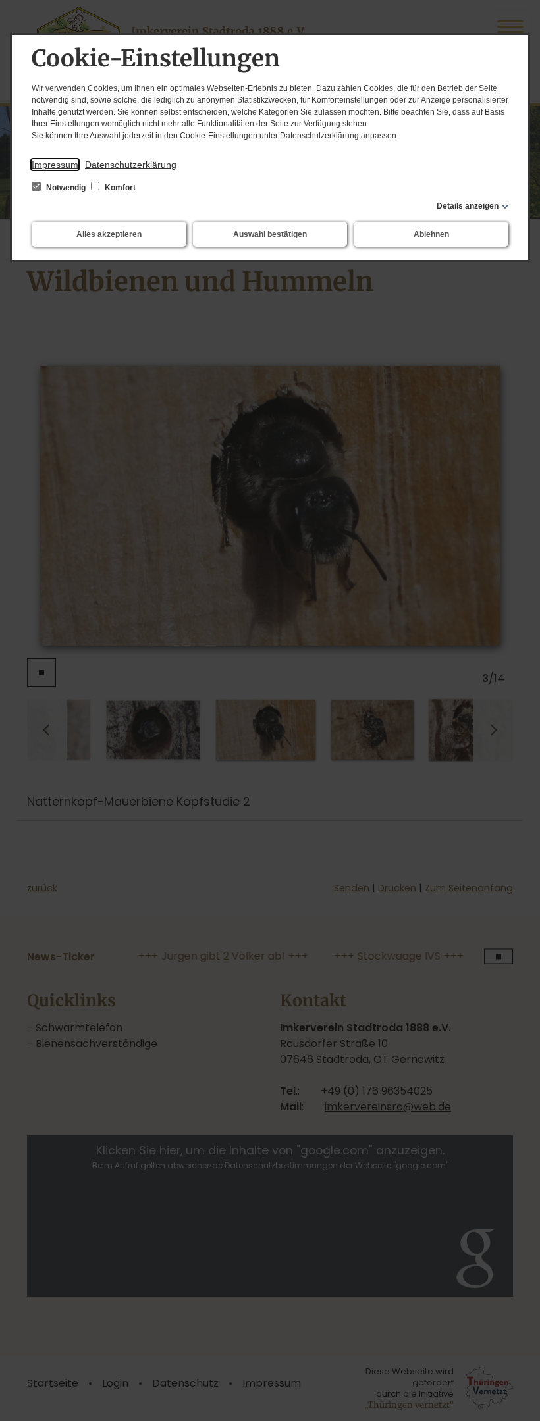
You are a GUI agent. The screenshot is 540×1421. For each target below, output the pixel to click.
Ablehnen (431, 234)
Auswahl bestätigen (270, 234)
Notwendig (66, 187)
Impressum (55, 164)
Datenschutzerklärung (130, 164)
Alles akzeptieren (109, 234)
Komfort (119, 187)
